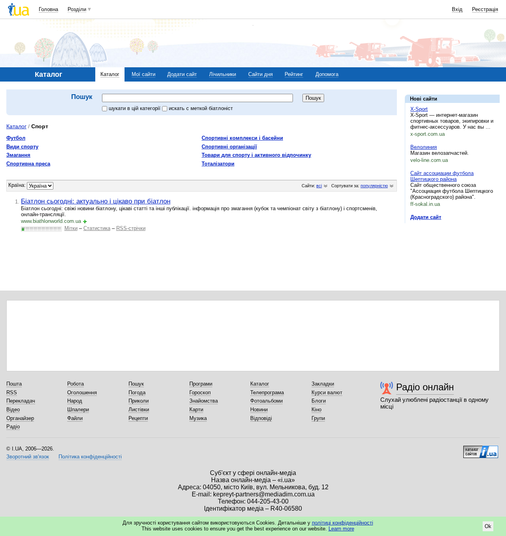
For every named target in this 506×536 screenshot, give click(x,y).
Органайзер (20, 418)
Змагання (18, 155)
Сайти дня (260, 74)
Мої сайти (143, 74)
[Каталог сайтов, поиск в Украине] (480, 449)
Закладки (323, 384)
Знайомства (203, 401)
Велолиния (423, 147)
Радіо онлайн (425, 387)
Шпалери (78, 409)
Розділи (77, 9)
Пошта (14, 384)
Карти (196, 409)
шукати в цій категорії (135, 108)
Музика (198, 418)
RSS (11, 392)
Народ (74, 401)
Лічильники (222, 74)
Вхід (457, 9)
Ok (488, 526)
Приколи (138, 401)
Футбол (15, 138)
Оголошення (82, 392)
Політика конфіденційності (90, 457)
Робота (75, 384)
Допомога (326, 74)
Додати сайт (182, 74)
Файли (75, 418)
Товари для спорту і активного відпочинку (256, 155)
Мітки (70, 228)
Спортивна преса (28, 164)
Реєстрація (485, 9)
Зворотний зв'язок (27, 457)
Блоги (319, 401)
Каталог (109, 74)
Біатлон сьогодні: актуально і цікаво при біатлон (95, 201)
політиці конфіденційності (342, 523)
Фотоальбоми (266, 401)
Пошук (136, 384)
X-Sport (419, 109)
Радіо (13, 427)
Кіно (316, 409)
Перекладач (20, 401)
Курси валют (327, 392)
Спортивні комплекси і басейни (242, 138)
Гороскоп (200, 392)
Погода (136, 392)
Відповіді (261, 418)
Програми (200, 384)
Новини (259, 409)
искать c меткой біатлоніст (201, 108)
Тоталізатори (218, 164)
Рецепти (138, 418)
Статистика (96, 228)
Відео (13, 409)
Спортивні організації (229, 147)
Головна (48, 9)
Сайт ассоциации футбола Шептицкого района (442, 176)
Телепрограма (267, 392)
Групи (318, 418)
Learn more (341, 529)
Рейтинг (294, 74)
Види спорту (22, 147)
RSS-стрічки (130, 228)
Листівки (138, 409)
